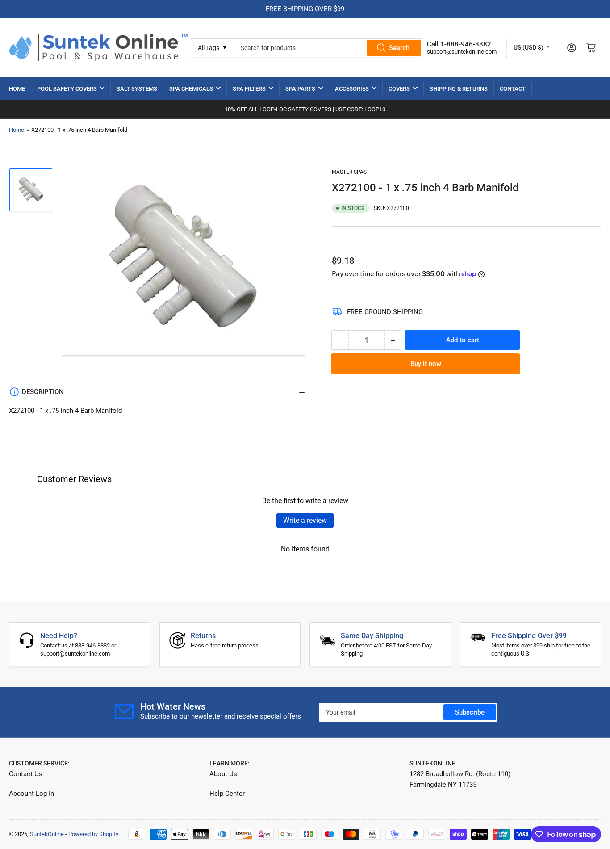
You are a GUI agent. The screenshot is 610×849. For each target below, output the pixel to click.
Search (399, 48)
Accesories (352, 88)
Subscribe (470, 712)
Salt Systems (137, 88)
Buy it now (425, 364)
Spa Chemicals (191, 88)
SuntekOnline (47, 834)
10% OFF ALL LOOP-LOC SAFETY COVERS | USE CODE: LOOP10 (305, 109)
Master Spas (349, 172)
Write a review (305, 520)
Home (17, 88)
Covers (399, 88)
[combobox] (328, 47)
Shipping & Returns (459, 88)
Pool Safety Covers (67, 88)
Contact (513, 88)
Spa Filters (249, 88)
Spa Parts (300, 88)
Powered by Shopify (93, 834)
